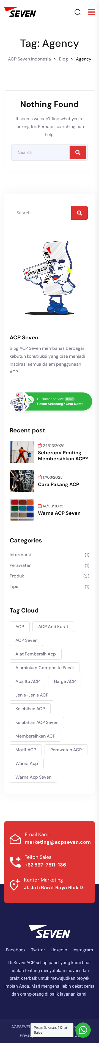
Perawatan (20, 565)
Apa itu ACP (27, 681)
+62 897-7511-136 (45, 865)
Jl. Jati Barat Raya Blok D (53, 887)
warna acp (26, 763)
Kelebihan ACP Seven (36, 722)
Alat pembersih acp (35, 654)
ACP (19, 626)
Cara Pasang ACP (58, 484)
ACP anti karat (53, 626)
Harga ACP (65, 681)
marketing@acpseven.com (58, 842)
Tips (14, 586)
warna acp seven (33, 777)
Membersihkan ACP (35, 736)
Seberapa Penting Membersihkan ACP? (63, 455)
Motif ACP (25, 750)
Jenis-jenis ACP (31, 695)
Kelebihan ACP (30, 709)
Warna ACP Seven (59, 513)
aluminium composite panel (44, 668)
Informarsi (20, 554)
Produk (17, 576)
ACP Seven (26, 640)
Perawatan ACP (66, 750)
